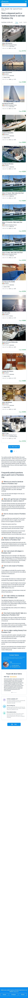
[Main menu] (26, 1)
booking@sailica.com (16, 666)
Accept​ (4, 994)
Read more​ (16, 991)
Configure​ (13, 994)
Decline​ (22, 994)
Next (25, 684)
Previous (3, 684)
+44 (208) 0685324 (15, 665)
